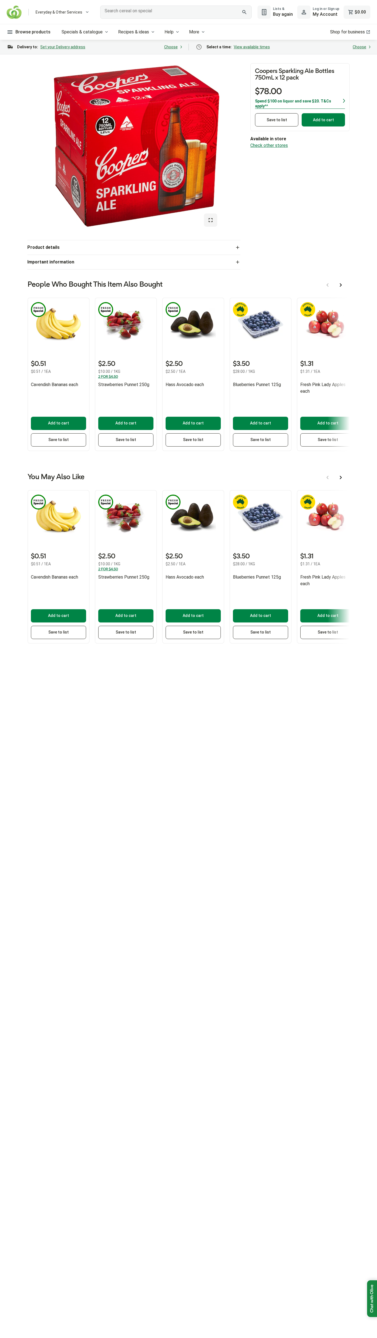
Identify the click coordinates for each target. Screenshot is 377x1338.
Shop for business (347, 32)
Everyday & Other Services (59, 12)
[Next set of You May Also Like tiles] (340, 477)
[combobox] (175, 12)
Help (169, 32)
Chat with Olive (372, 1299)
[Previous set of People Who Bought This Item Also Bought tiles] (327, 285)
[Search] (244, 12)
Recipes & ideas (133, 32)
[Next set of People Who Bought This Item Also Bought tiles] (340, 285)
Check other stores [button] (269, 145)
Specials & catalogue (82, 32)
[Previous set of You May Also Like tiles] (327, 477)
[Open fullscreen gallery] (210, 220)
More (194, 32)
